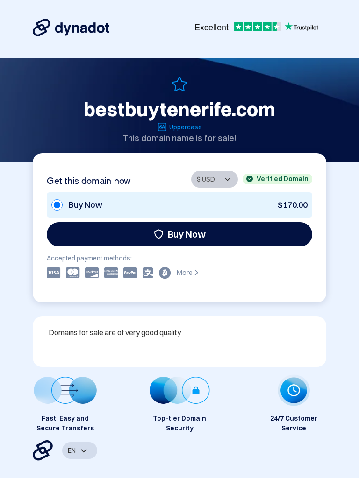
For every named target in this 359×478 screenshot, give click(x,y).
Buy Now (187, 234)
